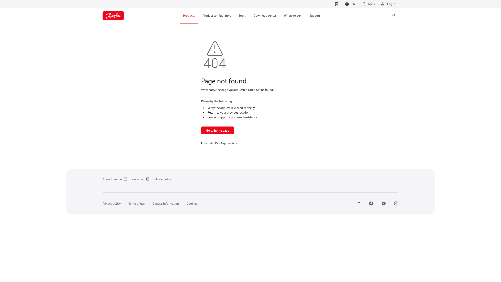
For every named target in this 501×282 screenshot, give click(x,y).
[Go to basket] (336, 4)
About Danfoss (112, 179)
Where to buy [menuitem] (293, 15)
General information (165, 203)
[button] (349, 4)
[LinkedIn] (358, 203)
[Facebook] (371, 203)
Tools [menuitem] (242, 15)
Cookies (192, 203)
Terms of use (137, 203)
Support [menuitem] (314, 15)
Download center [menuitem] (264, 15)
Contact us (137, 179)
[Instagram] (396, 203)
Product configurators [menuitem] (217, 15)
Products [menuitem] (189, 15)
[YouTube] (383, 203)
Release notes (162, 179)
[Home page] (113, 15)
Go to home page (217, 130)
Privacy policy (112, 203)
